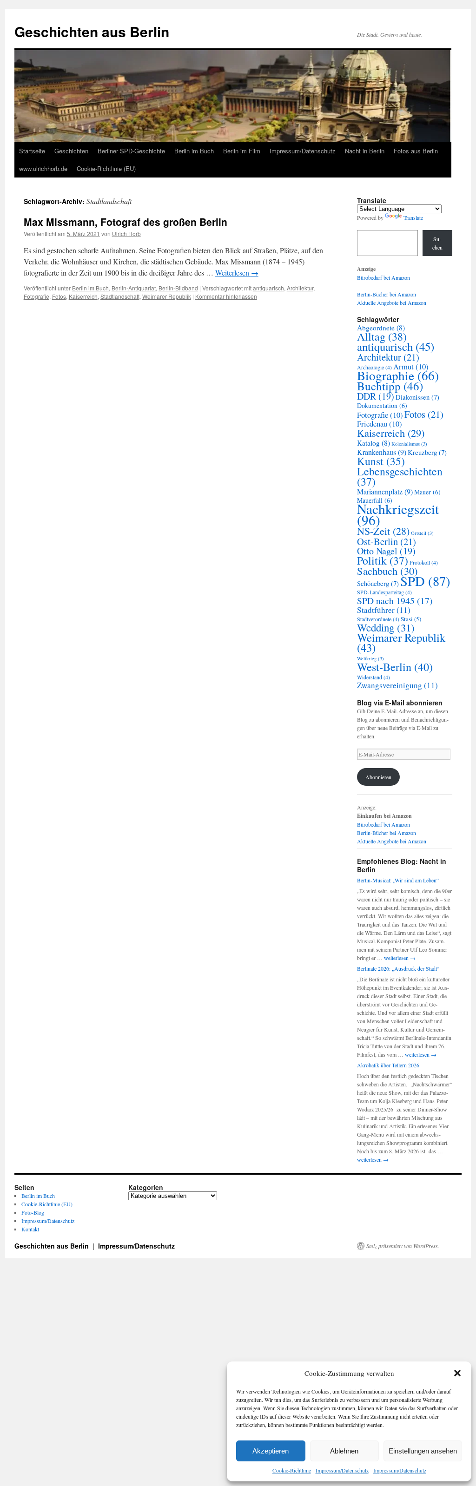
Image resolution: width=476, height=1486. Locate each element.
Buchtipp (390, 386)
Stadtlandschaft (119, 296)
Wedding (386, 627)
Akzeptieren (270, 1451)
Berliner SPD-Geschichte (131, 150)
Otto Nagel (386, 551)
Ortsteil (422, 533)
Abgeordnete (381, 327)
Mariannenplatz (385, 492)
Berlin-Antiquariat (134, 288)
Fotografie (36, 296)
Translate (413, 217)
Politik (382, 560)
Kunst (381, 461)
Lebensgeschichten (400, 476)
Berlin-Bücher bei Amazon (386, 294)
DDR (375, 396)
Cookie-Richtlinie (291, 1470)
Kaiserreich (83, 296)
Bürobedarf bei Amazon (383, 277)
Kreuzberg (427, 452)
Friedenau (379, 424)
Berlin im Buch (194, 150)
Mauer (427, 491)
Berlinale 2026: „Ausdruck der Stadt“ (398, 968)
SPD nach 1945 (395, 600)
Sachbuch (387, 571)
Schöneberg (378, 583)
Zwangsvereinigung (397, 685)
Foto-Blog (32, 1212)
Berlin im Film (241, 150)
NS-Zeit (383, 531)
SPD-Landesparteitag (384, 592)
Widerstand (373, 677)
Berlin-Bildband (178, 288)
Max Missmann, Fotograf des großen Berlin (125, 222)
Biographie (398, 375)
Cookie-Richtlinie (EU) (106, 168)
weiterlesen (400, 957)
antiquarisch (268, 288)
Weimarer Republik (166, 296)
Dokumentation (382, 405)
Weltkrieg (370, 658)
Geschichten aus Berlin (91, 31)
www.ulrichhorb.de (43, 168)
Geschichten (71, 150)
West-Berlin (395, 666)
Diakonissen (417, 397)
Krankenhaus (381, 452)
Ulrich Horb (126, 233)
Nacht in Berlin (364, 150)
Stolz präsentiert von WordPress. (402, 1245)
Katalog (373, 442)
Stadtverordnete (378, 619)
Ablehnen (344, 1451)
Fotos (59, 296)
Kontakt (30, 1229)
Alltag (382, 336)
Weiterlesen (236, 272)
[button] (457, 1373)
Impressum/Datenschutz (342, 1470)
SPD (425, 581)
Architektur (300, 288)
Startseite (32, 150)
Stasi (411, 619)
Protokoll (424, 562)
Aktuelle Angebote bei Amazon (391, 302)
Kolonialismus (409, 444)
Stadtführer (383, 610)
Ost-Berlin (386, 541)
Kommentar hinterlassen (226, 296)
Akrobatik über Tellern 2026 (388, 1065)
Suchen (437, 243)
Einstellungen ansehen (423, 1451)
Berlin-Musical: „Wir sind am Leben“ (398, 880)
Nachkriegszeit (398, 514)
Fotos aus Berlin (416, 150)
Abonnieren (378, 777)
